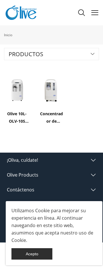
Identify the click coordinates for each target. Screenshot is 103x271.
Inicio (8, 35)
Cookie (42, 210)
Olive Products (22, 175)
